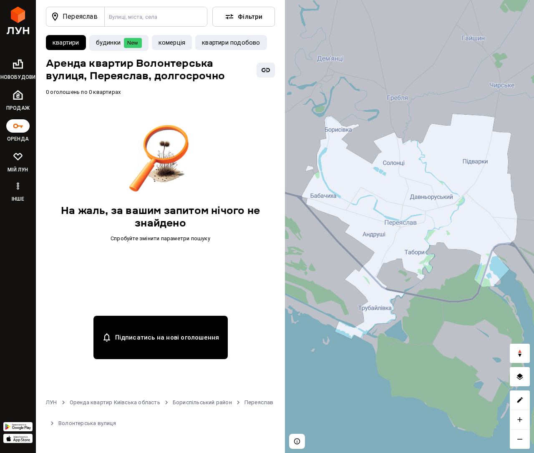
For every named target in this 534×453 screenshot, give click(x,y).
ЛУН (51, 402)
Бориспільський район (202, 402)
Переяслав (259, 402)
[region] (409, 226)
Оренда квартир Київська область (115, 402)
